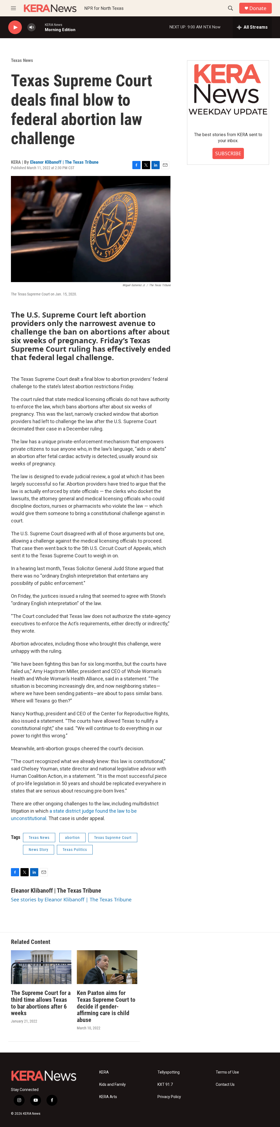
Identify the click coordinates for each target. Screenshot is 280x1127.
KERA (104, 1072)
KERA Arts (108, 1097)
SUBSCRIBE (228, 153)
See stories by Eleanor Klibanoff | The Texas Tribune (71, 899)
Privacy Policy (169, 1097)
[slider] (40, 27)
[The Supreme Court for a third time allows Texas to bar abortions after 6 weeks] (41, 967)
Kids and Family (112, 1085)
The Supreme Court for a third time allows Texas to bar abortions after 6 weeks (41, 1003)
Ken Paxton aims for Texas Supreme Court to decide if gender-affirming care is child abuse (106, 1007)
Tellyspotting (169, 1072)
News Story (38, 849)
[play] (15, 27)
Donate (257, 8)
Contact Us (225, 1085)
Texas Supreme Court (113, 837)
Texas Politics (75, 849)
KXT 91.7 (165, 1085)
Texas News (22, 60)
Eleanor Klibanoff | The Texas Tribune (64, 162)
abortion (72, 837)
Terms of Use (227, 1072)
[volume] (31, 27)
